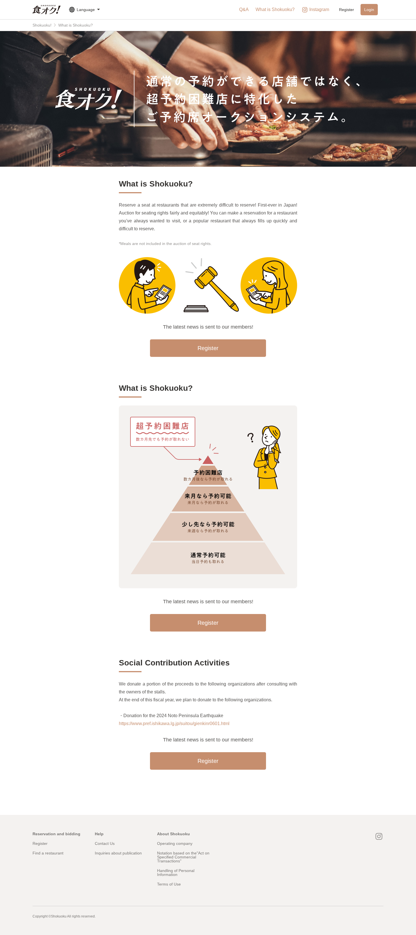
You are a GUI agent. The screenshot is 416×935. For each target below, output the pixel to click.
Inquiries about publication (118, 853)
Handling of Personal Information (175, 872)
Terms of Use (169, 884)
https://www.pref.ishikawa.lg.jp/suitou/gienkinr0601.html (174, 723)
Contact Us (105, 843)
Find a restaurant (48, 853)
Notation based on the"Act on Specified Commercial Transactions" (183, 857)
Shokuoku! (42, 25)
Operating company (174, 843)
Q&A (244, 9)
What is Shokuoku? (275, 9)
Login (369, 9)
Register (346, 9)
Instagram (319, 9)
